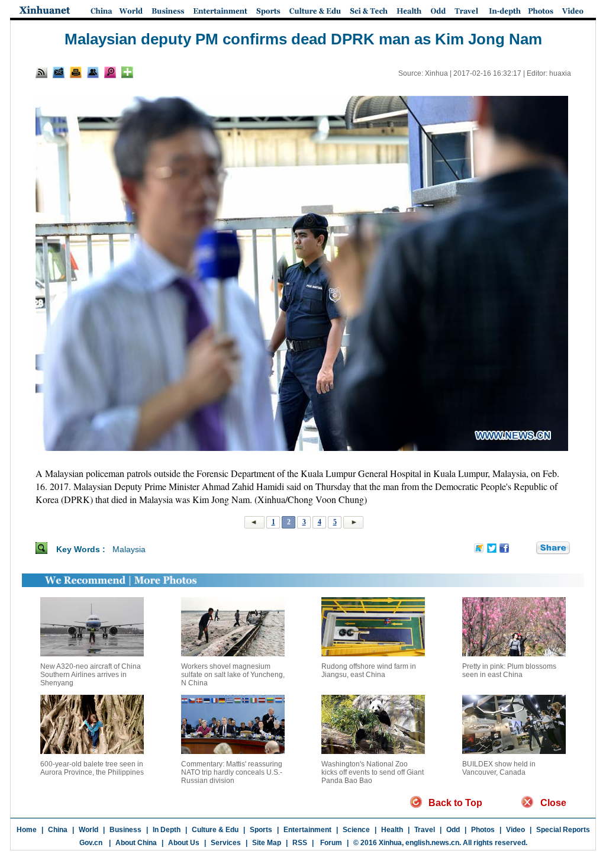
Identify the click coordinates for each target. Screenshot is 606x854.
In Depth (166, 830)
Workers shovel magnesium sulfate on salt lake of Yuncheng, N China (233, 674)
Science (356, 830)
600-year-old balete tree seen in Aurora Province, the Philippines (92, 768)
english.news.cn (432, 843)
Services (226, 843)
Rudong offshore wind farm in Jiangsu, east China (368, 670)
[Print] (76, 72)
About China (136, 843)
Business (125, 830)
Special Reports (563, 830)
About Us (183, 843)
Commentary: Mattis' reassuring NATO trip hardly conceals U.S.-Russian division (231, 772)
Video (515, 830)
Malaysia (129, 549)
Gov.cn (90, 843)
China (57, 830)
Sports (261, 830)
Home (27, 830)
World (88, 830)
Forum (330, 843)
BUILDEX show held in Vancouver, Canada (499, 768)
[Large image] (110, 72)
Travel (424, 830)
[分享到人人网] (528, 548)
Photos (483, 830)
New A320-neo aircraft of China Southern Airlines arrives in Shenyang (90, 674)
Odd (453, 830)
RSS (299, 843)
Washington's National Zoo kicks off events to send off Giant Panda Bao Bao (372, 772)
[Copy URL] (93, 72)
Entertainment (307, 830)
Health (392, 830)
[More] (127, 72)
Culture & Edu (215, 830)
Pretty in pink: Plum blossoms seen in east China (509, 670)
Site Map (266, 843)
